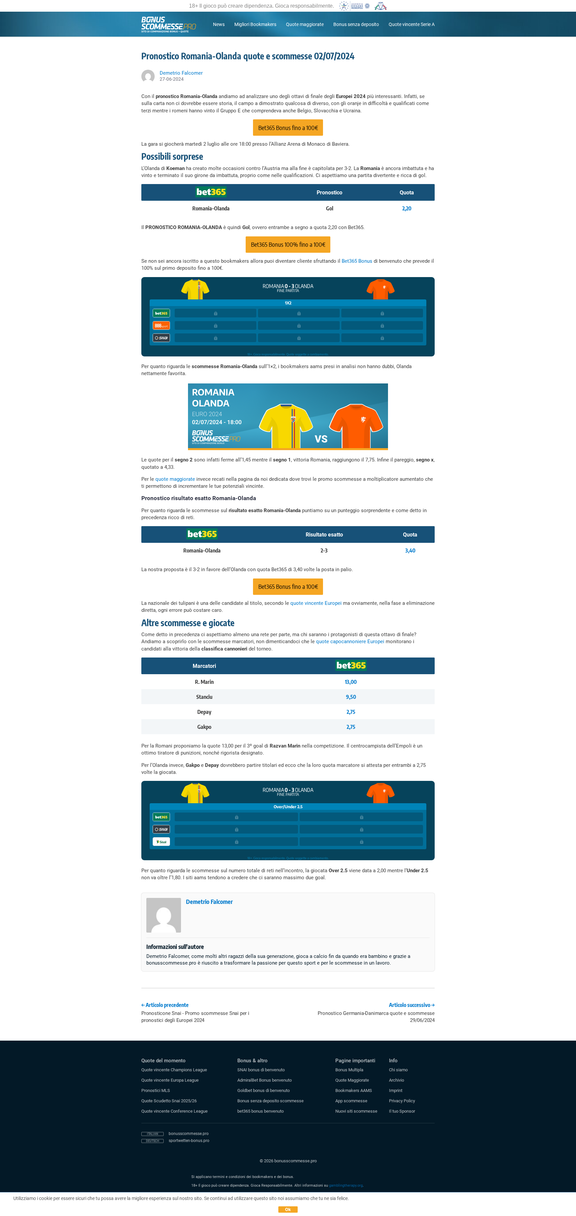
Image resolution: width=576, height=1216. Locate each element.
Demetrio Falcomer (209, 901)
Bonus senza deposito (356, 24)
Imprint (395, 1090)
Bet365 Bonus (357, 261)
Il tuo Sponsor (402, 1111)
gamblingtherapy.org (346, 1185)
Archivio (396, 1080)
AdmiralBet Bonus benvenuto (264, 1080)
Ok (288, 1209)
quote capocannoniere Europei (350, 642)
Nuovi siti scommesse (356, 1111)
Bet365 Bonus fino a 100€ (288, 127)
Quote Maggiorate (352, 1080)
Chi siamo (398, 1069)
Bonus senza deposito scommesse (270, 1100)
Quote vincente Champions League (174, 1069)
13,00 (351, 682)
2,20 (406, 208)
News (219, 24)
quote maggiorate (175, 479)
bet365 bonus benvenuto (260, 1111)
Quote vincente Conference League (174, 1111)
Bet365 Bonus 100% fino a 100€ (288, 244)
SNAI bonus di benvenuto (261, 1069)
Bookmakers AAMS (353, 1090)
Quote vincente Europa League (170, 1080)
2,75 (351, 712)
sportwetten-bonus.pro (189, 1140)
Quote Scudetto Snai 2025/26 (169, 1100)
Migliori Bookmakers (255, 24)
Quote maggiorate (305, 24)
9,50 (351, 697)
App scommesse (351, 1100)
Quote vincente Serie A (412, 24)
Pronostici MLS (155, 1090)
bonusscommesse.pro (189, 1133)
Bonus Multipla (349, 1069)
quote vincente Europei (316, 603)
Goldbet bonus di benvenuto (263, 1090)
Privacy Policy (402, 1100)
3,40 (410, 550)
